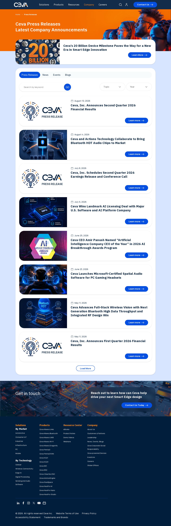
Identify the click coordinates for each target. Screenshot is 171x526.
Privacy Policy (89, 513)
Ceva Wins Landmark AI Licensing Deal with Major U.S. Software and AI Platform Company (107, 208)
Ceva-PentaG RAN (46, 454)
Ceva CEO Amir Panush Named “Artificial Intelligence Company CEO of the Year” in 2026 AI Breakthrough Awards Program (108, 244)
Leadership (91, 437)
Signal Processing (22, 477)
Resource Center (72, 425)
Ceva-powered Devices (96, 453)
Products (59, 4)
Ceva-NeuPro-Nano (47, 490)
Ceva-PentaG (44, 450)
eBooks (66, 429)
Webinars (67, 441)
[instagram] (28, 503)
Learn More (137, 55)
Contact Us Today (134, 405)
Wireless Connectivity (24, 469)
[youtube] (39, 503)
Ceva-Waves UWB (46, 437)
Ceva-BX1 (43, 466)
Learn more (134, 120)
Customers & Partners (96, 433)
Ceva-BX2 (43, 470)
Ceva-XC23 (43, 462)
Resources (73, 4)
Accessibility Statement (27, 517)
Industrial (19, 441)
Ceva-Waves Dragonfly (48, 445)
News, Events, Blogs (95, 441)
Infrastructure (21, 445)
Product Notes (69, 433)
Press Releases (30, 74)
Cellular (18, 465)
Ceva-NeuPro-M (45, 486)
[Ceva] (21, 7)
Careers (103, 4)
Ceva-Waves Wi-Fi (46, 441)
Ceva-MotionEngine (47, 478)
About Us (91, 429)
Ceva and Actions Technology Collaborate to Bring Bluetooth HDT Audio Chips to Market (108, 141)
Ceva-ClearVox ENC (47, 474)
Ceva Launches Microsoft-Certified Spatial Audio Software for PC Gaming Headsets (106, 275)
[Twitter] (34, 503)
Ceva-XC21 (43, 458)
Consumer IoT (21, 437)
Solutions (44, 4)
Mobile (18, 453)
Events (56, 74)
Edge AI (18, 473)
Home (17, 14)
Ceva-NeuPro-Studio (47, 494)
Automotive (20, 433)
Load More (85, 368)
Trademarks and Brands (56, 517)
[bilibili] (44, 503)
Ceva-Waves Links (46, 429)
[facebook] (23, 503)
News (45, 74)
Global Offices (93, 465)
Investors (91, 457)
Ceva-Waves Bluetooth (48, 433)
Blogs (68, 74)
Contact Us (143, 4)
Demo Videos (68, 437)
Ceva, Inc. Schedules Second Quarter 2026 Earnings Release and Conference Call (102, 174)
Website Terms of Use (67, 513)
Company (89, 4)
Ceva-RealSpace (46, 482)
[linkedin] (18, 503)
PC (16, 449)
